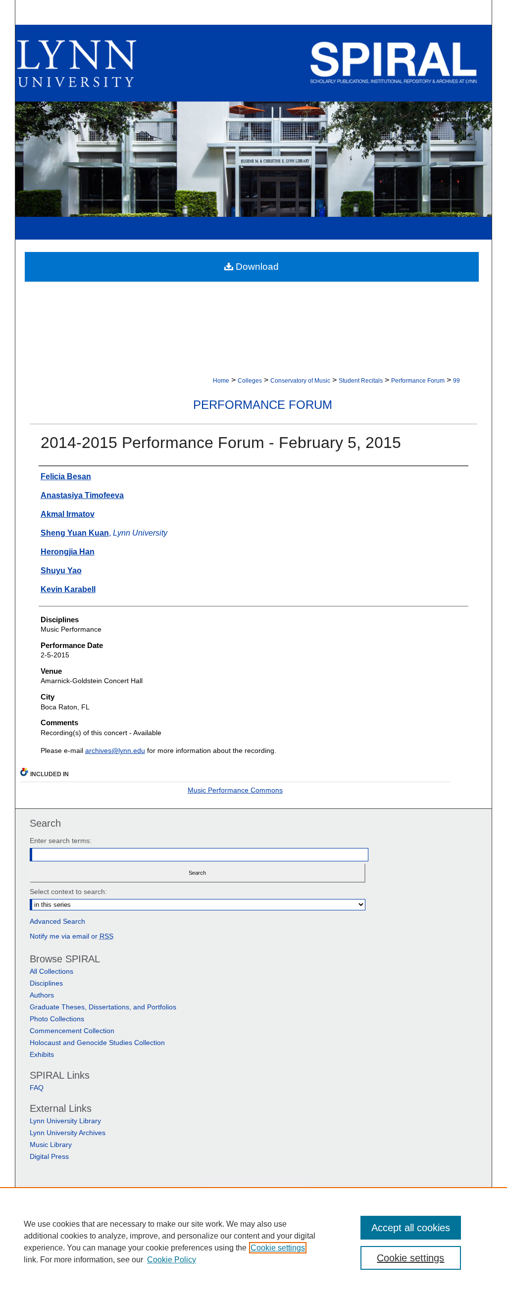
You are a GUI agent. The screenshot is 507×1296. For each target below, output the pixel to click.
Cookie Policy (171, 1259)
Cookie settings (278, 1248)
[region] (253, 1241)
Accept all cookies (410, 1227)
